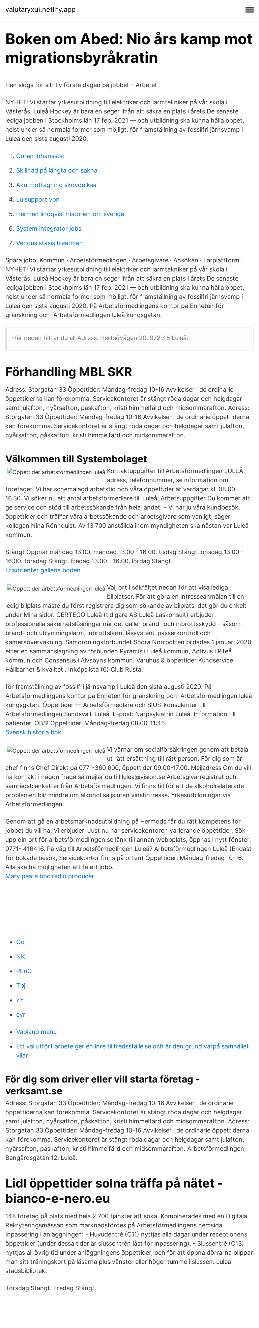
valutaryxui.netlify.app (40, 9)
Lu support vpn (38, 199)
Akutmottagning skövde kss (56, 184)
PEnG (24, 970)
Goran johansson (40, 155)
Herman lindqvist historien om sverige (70, 213)
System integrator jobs (48, 228)
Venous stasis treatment (50, 242)
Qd (20, 941)
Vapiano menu (36, 1031)
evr (20, 1014)
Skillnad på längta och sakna (56, 170)
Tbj (20, 985)
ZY (20, 1000)
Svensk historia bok (33, 732)
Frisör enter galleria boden (43, 570)
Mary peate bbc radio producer (49, 876)
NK (20, 956)
